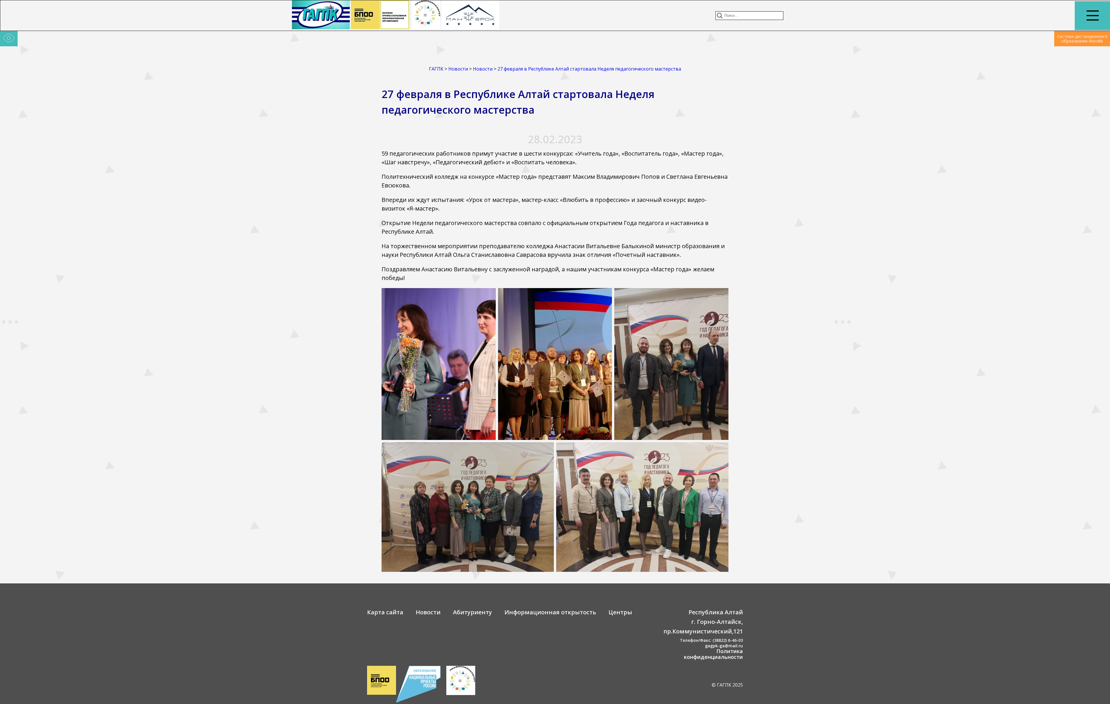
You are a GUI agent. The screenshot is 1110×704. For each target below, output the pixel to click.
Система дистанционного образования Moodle (1082, 38)
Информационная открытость (550, 612)
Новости (428, 612)
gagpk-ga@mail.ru (724, 645)
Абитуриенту (472, 612)
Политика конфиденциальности (713, 654)
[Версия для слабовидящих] (8, 39)
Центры (620, 612)
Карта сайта (385, 612)
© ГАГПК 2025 (727, 685)
